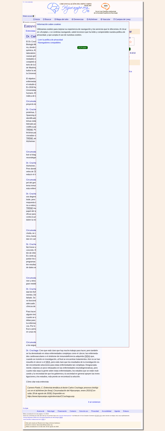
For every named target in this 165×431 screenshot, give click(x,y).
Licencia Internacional (65, 415)
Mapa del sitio (61, 19)
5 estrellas (131, 42)
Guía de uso (83, 411)
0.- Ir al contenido (28, 2)
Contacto (73, 411)
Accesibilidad (106, 411)
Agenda (117, 411)
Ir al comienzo (94, 402)
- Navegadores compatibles (49, 43)
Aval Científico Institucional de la (33, 419)
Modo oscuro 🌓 (29, 16)
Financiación (62, 411)
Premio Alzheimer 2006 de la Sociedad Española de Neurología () (43, 417)
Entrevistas (30, 31)
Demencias (77, 19)
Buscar (47, 19)
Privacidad (95, 411)
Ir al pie (25, 408)
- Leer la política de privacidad (50, 40)
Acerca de (40, 411)
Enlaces (126, 411)
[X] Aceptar (82, 47)
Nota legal (50, 411)
